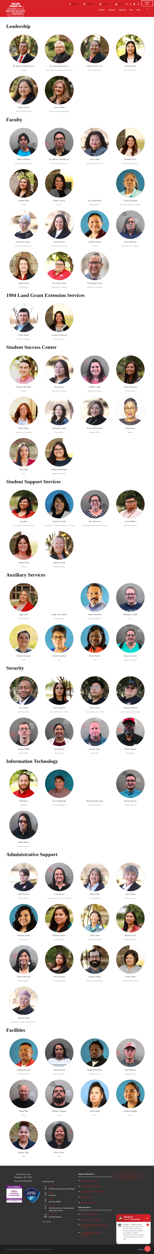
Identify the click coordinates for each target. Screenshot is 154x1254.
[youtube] (134, 4)
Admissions (122, 10)
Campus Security (87, 1202)
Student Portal (90, 4)
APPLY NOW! (147, 3)
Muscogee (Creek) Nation (91, 1219)
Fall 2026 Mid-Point (55, 1217)
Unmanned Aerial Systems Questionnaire (91, 1234)
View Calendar (46, 1222)
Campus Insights (135, 1219)
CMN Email (74, 4)
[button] (147, 1249)
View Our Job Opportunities (128, 1176)
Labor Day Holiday (55, 1201)
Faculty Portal (106, 4)
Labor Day (52, 1195)
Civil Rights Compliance (90, 1186)
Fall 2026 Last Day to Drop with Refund (61, 1189)
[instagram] (138, 4)
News (131, 10)
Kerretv (120, 4)
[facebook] (130, 4)
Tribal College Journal (89, 1214)
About (138, 10)
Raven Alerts (86, 1197)
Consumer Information (89, 1181)
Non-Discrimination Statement (92, 1192)
